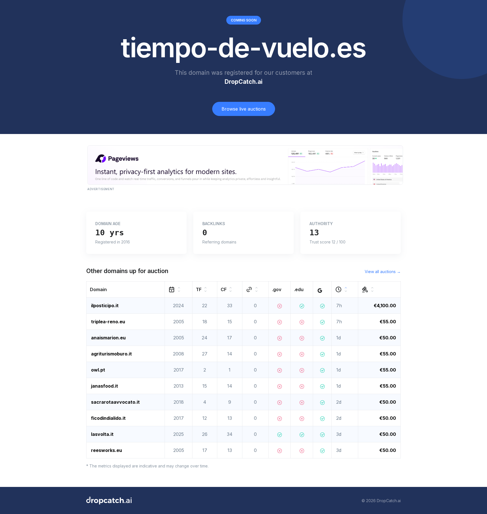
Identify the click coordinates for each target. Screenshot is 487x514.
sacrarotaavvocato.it (115, 402)
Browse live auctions (244, 109)
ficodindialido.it (108, 418)
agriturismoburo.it (111, 354)
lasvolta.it (102, 434)
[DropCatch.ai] (109, 500)
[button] (126, 290)
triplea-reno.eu (108, 321)
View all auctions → (383, 271)
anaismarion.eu (108, 338)
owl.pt (98, 370)
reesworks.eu (106, 450)
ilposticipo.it (105, 305)
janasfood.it (104, 386)
